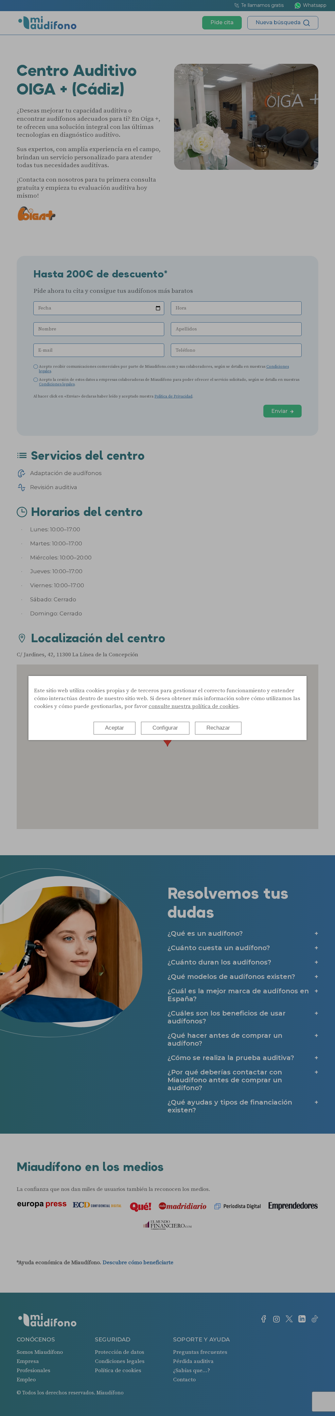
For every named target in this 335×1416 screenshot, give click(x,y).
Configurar (165, 728)
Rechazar (218, 728)
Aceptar (114, 728)
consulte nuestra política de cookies (193, 706)
